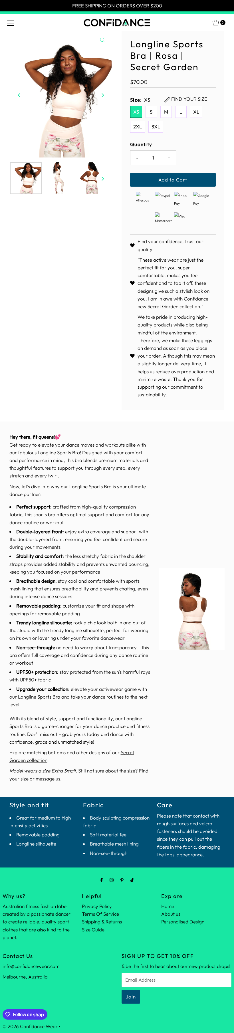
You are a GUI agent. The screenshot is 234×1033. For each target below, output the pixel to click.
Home (167, 906)
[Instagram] (112, 880)
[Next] (102, 95)
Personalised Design (182, 922)
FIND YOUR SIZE (188, 99)
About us (170, 914)
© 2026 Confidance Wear (30, 1026)
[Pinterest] (122, 880)
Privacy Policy (97, 906)
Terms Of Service (100, 914)
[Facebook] (101, 880)
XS (136, 112)
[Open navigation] (10, 22)
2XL (137, 127)
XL (196, 112)
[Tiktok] (132, 880)
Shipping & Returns (102, 922)
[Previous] (19, 95)
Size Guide (93, 930)
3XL (156, 127)
